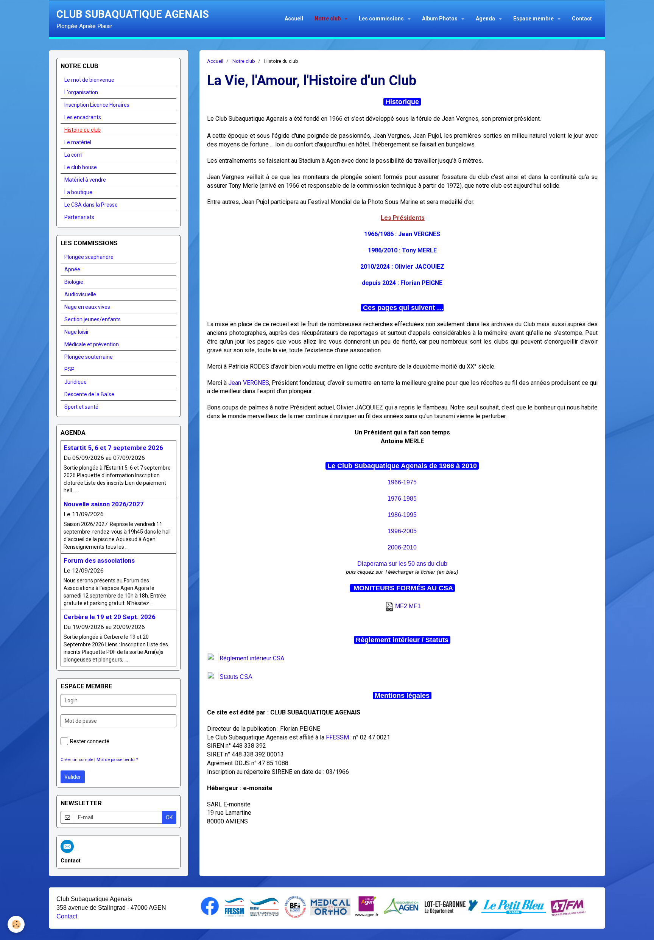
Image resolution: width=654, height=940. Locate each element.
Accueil (294, 19)
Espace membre (534, 19)
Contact (582, 19)
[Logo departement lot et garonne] (451, 906)
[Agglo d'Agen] (401, 906)
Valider (72, 777)
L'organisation (81, 92)
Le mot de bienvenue (89, 80)
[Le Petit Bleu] (513, 906)
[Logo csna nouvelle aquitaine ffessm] (264, 906)
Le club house (80, 167)
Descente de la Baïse (89, 394)
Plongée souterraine (88, 357)
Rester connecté (89, 741)
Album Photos (440, 19)
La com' (73, 155)
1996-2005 (402, 531)
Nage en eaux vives (87, 307)
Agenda (486, 19)
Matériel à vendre (85, 180)
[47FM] (568, 906)
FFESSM (337, 737)
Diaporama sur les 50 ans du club (402, 563)
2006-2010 (402, 547)
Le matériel (77, 142)
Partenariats (79, 217)
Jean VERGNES (248, 382)
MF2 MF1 (408, 606)
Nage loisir (76, 332)
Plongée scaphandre (89, 257)
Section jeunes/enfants (92, 319)
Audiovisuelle (80, 294)
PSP (69, 369)
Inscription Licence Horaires (96, 105)
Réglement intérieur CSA (252, 658)
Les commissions (382, 19)
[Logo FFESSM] (234, 906)
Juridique (75, 382)
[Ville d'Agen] (366, 906)
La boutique (78, 192)
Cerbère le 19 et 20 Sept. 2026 (110, 617)
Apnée (72, 269)
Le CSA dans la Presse (91, 205)
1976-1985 (402, 498)
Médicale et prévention (91, 344)
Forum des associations (99, 560)
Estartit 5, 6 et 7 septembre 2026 (113, 447)
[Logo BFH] (295, 906)
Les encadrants (82, 117)
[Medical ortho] (330, 906)
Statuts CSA (236, 677)
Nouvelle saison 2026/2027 (104, 504)
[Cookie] (16, 924)
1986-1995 (402, 515)
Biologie (73, 282)
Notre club (328, 19)
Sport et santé (81, 407)
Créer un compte (77, 759)
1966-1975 (402, 482)
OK (169, 817)
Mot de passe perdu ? (117, 759)
